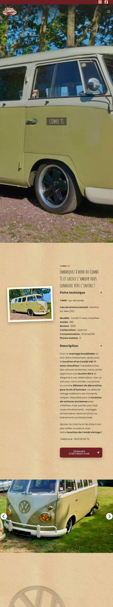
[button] (81, 292)
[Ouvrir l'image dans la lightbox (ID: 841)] (56, 516)
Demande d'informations (79, 452)
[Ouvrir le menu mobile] (108, 11)
